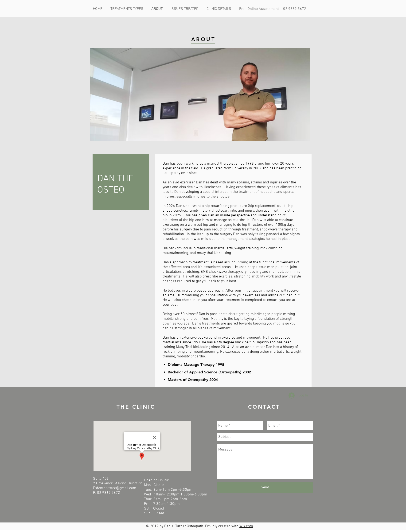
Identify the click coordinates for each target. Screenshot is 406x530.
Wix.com (246, 526)
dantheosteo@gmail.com (116, 488)
